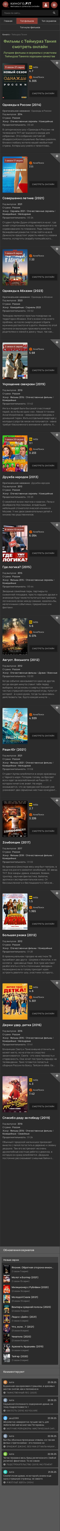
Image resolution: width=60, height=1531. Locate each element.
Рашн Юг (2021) (14, 749)
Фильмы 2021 (17, 762)
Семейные (24, 1133)
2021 (20, 204)
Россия (16, 117)
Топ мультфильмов (30, 27)
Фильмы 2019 (17, 397)
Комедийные (46, 121)
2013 (20, 486)
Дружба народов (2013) (20, 477)
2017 (20, 848)
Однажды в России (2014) (21, 105)
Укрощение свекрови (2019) (24, 384)
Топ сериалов (49, 20)
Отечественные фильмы (39, 397)
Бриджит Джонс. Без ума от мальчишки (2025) (31, 1446)
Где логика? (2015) (17, 567)
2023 (20, 300)
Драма (42, 672)
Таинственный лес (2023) (22, 1392)
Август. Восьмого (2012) (21, 660)
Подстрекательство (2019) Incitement (29, 1464)
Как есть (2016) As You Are (22, 1410)
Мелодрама (24, 214)
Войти (45, 5)
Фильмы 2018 (17, 855)
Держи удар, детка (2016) (22, 1025)
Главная (8, 20)
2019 (20, 390)
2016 (20, 1030)
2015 (20, 573)
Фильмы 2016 (17, 1037)
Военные (52, 672)
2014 (20, 114)
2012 (20, 665)
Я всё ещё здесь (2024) (20, 1482)
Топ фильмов (27, 20)
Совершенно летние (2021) (23, 198)
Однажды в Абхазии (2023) (23, 291)
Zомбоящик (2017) (16, 842)
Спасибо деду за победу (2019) (26, 1118)
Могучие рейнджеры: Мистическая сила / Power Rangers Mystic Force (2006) (31, 1428)
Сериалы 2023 (33, 307)
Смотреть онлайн (43, 93)
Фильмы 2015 (17, 579)
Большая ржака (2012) (19, 935)
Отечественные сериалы (24, 121)
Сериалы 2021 (17, 211)
